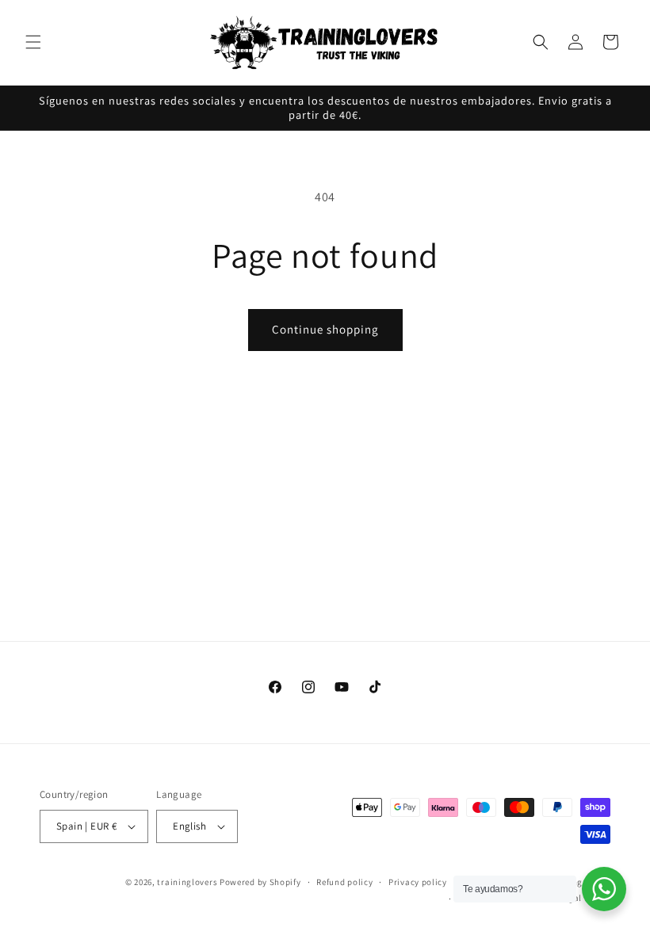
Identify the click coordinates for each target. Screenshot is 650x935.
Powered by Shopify (260, 881)
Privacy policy (417, 881)
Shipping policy (578, 881)
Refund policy (344, 881)
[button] (33, 42)
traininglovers (187, 881)
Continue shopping (325, 329)
